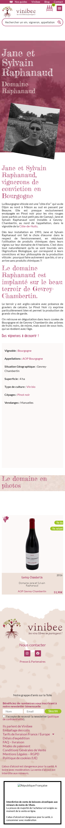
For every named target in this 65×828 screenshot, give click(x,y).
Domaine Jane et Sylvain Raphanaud (32, 584)
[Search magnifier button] (59, 22)
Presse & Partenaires (33, 661)
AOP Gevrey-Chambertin (32, 591)
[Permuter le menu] (59, 8)
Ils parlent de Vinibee (17, 726)
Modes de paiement (16, 746)
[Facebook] (38, 653)
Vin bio (31, 386)
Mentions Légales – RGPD (21, 754)
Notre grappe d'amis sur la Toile (32, 695)
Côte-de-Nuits (28, 226)
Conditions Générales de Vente (24, 750)
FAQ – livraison (13, 742)
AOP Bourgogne (32, 358)
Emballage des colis (16, 730)
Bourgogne (24, 350)
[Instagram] (27, 653)
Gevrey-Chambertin (32, 577)
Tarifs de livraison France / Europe (26, 734)
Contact (58, 2)
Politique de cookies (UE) (20, 758)
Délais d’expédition (16, 738)
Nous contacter (32, 644)
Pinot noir (23, 394)
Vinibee (35, 2)
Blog (46, 2)
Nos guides (21, 2)
